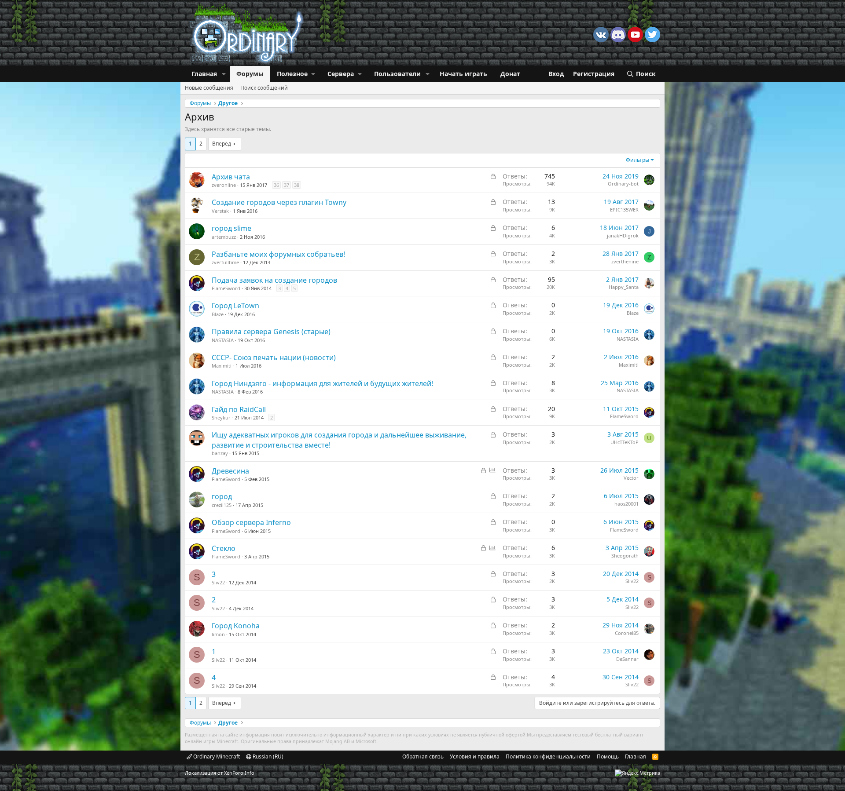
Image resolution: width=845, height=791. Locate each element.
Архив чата (231, 177)
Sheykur (221, 417)
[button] (224, 74)
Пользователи (397, 73)
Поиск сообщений (264, 87)
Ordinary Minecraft (216, 756)
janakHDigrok (623, 235)
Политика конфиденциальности (548, 756)
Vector (631, 477)
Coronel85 (627, 633)
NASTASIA (223, 340)
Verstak (220, 211)
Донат (510, 73)
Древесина (230, 471)
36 (276, 185)
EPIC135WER (624, 209)
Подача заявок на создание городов (274, 280)
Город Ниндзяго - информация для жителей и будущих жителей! (322, 383)
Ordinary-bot (623, 183)
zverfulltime (225, 262)
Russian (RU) (267, 756)
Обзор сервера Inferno (251, 522)
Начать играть (463, 73)
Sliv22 (218, 582)
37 (286, 185)
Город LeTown (235, 305)
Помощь (608, 756)
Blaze (218, 314)
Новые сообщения (209, 87)
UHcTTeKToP (624, 442)
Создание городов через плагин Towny (279, 202)
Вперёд (221, 143)
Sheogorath (625, 555)
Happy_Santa (624, 287)
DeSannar (627, 659)
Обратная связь (423, 756)
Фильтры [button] (637, 160)
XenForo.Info (239, 772)
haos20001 (626, 503)
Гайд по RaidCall (239, 409)
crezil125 (221, 505)
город (222, 496)
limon (218, 634)
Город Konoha (236, 626)
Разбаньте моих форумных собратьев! (278, 254)
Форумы (250, 73)
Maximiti (221, 365)
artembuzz (224, 236)
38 (296, 185)
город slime (231, 228)
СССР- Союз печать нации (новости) (274, 357)
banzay (220, 453)
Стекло (223, 548)
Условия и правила (475, 756)
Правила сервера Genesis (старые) (271, 331)
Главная (204, 73)
